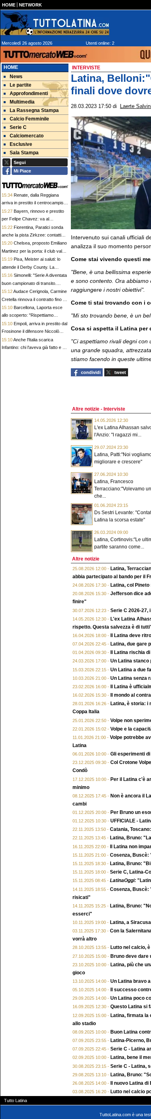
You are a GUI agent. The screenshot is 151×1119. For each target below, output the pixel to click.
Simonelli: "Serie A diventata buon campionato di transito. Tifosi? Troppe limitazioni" (34, 283)
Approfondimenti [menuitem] (29, 93)
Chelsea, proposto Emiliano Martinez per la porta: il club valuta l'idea (35, 251)
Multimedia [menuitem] (22, 102)
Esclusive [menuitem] (21, 144)
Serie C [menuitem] (18, 127)
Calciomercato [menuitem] (26, 136)
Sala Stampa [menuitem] (24, 153)
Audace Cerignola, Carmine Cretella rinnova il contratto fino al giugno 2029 (34, 299)
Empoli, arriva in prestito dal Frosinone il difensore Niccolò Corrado (34, 331)
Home (11, 67)
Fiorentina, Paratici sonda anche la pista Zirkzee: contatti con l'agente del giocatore (32, 235)
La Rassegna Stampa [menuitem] (34, 110)
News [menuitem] (16, 76)
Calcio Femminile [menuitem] (29, 119)
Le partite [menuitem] (20, 85)
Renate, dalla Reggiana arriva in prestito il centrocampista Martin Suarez (34, 203)
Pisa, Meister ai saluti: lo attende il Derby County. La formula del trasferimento (31, 267)
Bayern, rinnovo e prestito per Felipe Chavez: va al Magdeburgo (33, 219)
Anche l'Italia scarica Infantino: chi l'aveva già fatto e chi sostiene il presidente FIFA (35, 347)
